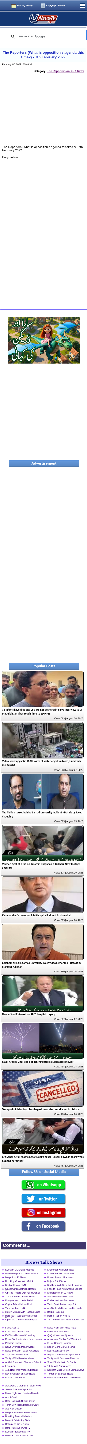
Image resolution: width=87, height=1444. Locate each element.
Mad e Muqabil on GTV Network (21, 1273)
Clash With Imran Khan (17, 1331)
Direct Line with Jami (57, 1331)
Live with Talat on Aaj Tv (17, 1431)
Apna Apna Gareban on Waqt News (23, 1385)
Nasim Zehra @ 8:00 (58, 1350)
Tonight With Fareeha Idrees (19, 1358)
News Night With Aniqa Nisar (61, 1327)
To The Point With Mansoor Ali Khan (65, 1319)
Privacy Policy (25, 5)
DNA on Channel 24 (15, 1377)
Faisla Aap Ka (12, 1327)
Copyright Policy (55, 5)
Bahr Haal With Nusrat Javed (20, 1401)
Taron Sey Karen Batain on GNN (22, 1405)
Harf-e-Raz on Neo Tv (58, 1315)
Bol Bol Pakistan (55, 1312)
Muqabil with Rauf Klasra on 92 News (21, 1413)
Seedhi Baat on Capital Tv (18, 1389)
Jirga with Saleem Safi (16, 1354)
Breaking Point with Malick (18, 1416)
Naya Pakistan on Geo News (20, 1373)
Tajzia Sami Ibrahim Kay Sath (62, 1304)
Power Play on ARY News (60, 1277)
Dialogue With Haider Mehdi (19, 1300)
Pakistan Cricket (13, 1343)
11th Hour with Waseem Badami (21, 1370)
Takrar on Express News (60, 1373)
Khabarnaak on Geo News (61, 1300)
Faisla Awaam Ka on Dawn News (64, 1377)
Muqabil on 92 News (15, 1277)
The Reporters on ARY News (65, 71)
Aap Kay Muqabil (13, 1408)
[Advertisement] (43, 113)
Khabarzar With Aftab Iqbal (60, 1273)
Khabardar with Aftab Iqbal (60, 1269)
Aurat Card (10, 1397)
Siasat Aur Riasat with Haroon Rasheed (20, 1289)
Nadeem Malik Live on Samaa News (65, 1370)
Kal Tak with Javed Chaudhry (20, 1335)
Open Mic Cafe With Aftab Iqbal (21, 1319)
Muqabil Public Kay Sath (17, 1420)
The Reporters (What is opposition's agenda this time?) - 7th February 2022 (43, 55)
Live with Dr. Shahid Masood (19, 1269)
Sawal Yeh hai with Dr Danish (62, 1362)
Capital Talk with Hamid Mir (19, 1304)
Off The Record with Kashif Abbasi (22, 1292)
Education (10, 1366)
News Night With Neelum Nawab (21, 1393)
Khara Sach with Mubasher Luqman (23, 1339)
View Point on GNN (15, 1308)
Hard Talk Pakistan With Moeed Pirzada (21, 1316)
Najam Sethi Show (56, 1281)
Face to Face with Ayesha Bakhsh (64, 1289)
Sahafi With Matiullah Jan (60, 1296)
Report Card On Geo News (61, 1347)
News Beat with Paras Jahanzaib (22, 1350)
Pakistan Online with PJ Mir (19, 1435)
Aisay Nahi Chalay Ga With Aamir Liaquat (64, 1339)
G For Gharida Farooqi (59, 1343)
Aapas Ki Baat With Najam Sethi (63, 1354)
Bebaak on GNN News (17, 1424)
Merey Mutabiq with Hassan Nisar (22, 1312)
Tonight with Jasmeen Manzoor (63, 1358)
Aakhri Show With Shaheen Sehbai (23, 1362)
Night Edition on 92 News (60, 1292)
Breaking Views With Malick (19, 1281)
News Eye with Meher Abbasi (20, 1347)
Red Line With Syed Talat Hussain (64, 1285)
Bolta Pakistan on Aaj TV (17, 1428)
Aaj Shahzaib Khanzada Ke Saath (64, 1308)
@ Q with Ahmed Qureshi (60, 1335)
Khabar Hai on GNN (15, 1285)
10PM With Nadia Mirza (59, 1366)
